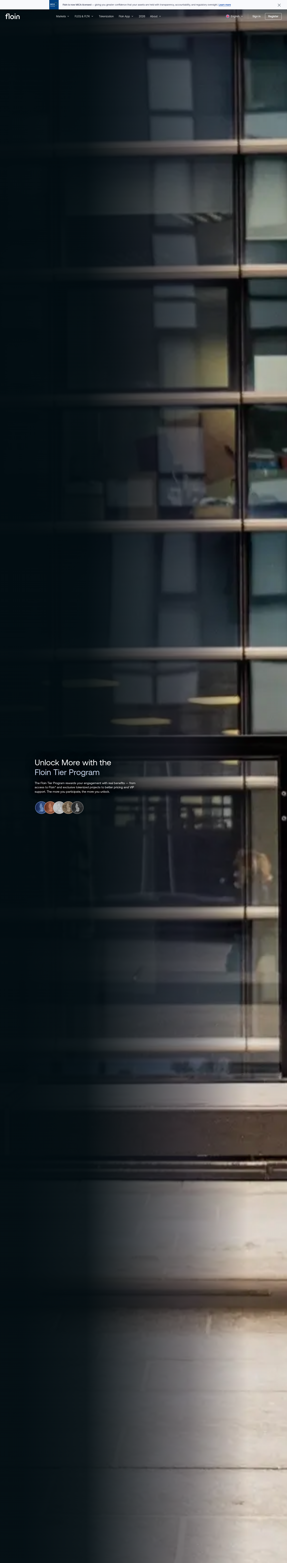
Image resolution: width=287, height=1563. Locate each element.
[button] (234, 16)
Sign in (256, 16)
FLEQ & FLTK (82, 16)
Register (273, 16)
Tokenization (106, 16)
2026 (142, 16)
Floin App (124, 16)
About (153, 16)
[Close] (279, 5)
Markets (61, 16)
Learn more (225, 4)
